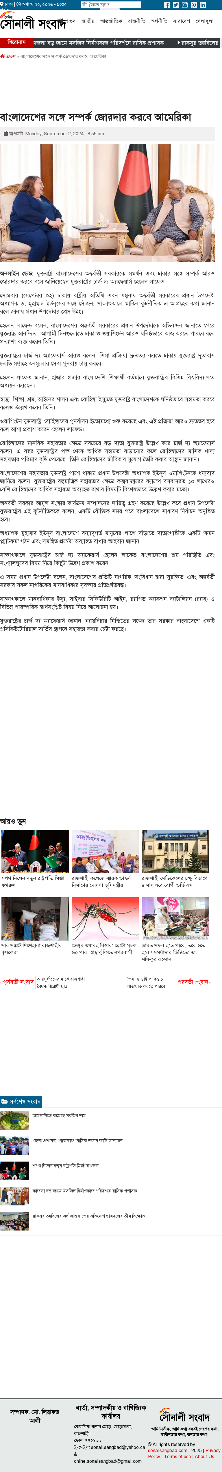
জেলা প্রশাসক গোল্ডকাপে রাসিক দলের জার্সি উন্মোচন (78, 1141)
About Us (204, 1457)
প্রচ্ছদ (70, 21)
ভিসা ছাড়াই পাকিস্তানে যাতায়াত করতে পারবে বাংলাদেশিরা (169, 983)
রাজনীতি (136, 21)
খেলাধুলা (205, 21)
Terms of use (177, 1457)
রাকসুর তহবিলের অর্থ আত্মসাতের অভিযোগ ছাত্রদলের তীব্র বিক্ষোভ (89, 1216)
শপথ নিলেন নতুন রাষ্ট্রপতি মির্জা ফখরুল (66, 1166)
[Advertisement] (105, 87)
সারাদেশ (181, 21)
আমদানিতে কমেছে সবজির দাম (59, 1116)
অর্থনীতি (159, 21)
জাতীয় (88, 21)
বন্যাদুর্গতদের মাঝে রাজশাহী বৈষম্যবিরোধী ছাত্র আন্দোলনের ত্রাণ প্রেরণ (42, 983)
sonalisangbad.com (167, 1451)
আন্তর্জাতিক (111, 21)
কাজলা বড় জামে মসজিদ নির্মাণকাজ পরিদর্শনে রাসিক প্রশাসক (77, 43)
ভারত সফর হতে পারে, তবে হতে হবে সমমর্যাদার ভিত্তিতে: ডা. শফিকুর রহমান (173, 952)
